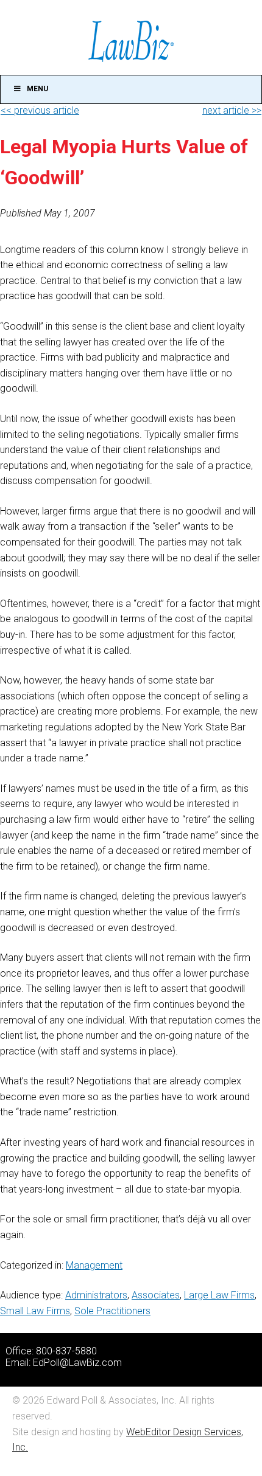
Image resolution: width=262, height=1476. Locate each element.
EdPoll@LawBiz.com (77, 1362)
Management (94, 1265)
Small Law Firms (35, 1311)
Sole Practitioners (112, 1311)
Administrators (96, 1295)
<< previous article (40, 110)
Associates (156, 1295)
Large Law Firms (219, 1295)
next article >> (231, 110)
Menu (37, 89)
